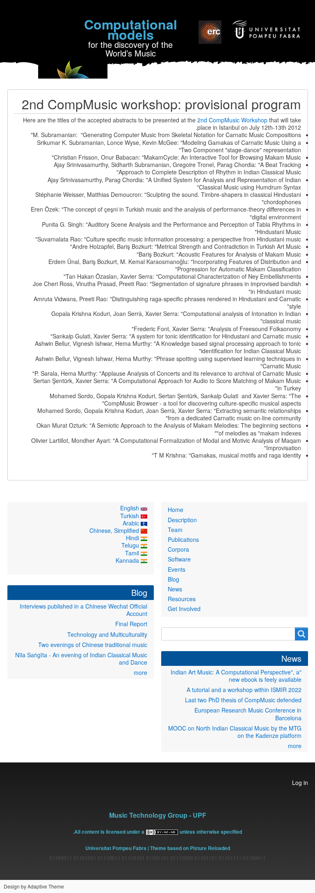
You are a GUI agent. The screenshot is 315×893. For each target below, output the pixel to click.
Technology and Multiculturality (107, 634)
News (175, 589)
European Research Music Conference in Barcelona (247, 714)
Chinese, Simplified (115, 530)
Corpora (178, 549)
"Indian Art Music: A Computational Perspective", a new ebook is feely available (236, 675)
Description (182, 520)
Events (176, 569)
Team (175, 529)
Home (175, 509)
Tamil (133, 553)
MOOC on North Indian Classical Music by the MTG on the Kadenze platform (234, 732)
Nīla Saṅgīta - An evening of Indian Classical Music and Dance (81, 658)
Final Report (131, 624)
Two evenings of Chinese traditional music (92, 644)
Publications (183, 539)
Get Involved (184, 608)
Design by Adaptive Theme (34, 886)
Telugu (131, 545)
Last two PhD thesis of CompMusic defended (243, 700)
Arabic (132, 523)
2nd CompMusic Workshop (232, 120)
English (130, 508)
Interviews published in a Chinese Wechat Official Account (83, 610)
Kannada (128, 560)
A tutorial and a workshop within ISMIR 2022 (244, 690)
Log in (300, 782)
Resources (182, 599)
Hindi (133, 538)
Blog (173, 579)
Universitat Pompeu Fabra (115, 848)
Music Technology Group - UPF (157, 815)
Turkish (130, 516)
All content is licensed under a (110, 831)
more (294, 746)
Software (179, 559)
